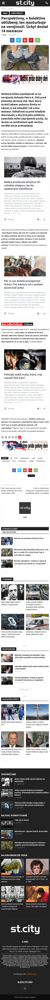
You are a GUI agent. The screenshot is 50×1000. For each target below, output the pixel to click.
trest (16, 458)
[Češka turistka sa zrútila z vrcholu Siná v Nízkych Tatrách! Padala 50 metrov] (37, 712)
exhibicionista (24, 458)
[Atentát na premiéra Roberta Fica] (7, 541)
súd (11, 458)
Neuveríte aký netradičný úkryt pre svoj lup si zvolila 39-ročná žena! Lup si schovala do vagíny (31, 552)
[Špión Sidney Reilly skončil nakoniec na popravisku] (12, 592)
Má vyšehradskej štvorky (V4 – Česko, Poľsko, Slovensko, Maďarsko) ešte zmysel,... (12, 751)
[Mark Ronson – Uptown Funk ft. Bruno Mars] (7, 834)
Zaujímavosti (6, 874)
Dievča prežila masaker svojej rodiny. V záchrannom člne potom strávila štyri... (11, 634)
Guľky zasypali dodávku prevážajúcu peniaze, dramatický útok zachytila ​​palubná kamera (32, 792)
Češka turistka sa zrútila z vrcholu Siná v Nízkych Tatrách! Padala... (37, 724)
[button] (46, 3)
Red (4, 35)
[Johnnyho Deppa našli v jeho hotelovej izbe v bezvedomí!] (7, 669)
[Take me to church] (7, 823)
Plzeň (14, 461)
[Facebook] (25, 988)
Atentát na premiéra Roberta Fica (28, 538)
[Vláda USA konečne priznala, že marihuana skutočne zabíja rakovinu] (12, 867)
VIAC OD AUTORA (9, 532)
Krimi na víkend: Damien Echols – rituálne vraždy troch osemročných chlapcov (12, 906)
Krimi (5, 13)
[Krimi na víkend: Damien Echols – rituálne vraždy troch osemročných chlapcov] (12, 894)
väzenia (40, 458)
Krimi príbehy (17, 13)
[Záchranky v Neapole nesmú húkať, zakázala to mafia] (37, 622)
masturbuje (6, 461)
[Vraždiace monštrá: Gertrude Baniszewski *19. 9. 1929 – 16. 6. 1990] (37, 867)
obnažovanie (22, 461)
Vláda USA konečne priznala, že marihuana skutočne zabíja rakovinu (12, 879)
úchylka (31, 461)
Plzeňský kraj (40, 461)
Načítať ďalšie (24, 689)
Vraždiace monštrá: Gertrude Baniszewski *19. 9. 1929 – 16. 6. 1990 (37, 879)
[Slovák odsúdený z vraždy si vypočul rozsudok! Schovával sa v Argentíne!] (7, 564)
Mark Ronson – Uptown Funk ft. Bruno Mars (31, 831)
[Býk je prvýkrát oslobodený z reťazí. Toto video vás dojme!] (37, 894)
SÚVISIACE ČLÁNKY (10, 529)
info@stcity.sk (31, 974)
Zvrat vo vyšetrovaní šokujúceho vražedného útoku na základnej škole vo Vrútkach (37, 490)
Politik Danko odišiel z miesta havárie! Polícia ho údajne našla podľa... (37, 751)
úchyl (33, 458)
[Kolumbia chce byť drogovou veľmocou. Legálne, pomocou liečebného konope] (7, 845)
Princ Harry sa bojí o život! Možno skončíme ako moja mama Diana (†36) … (11, 490)
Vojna (3, 746)
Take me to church (22, 820)
